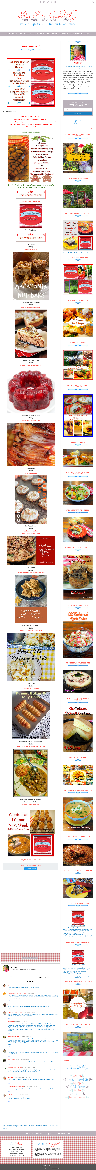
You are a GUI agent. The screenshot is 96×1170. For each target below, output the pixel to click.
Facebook (21, 1149)
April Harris (11, 1021)
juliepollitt (10, 1004)
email (59, 1152)
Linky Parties (39, 34)
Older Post (18, 977)
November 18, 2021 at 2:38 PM (22, 1059)
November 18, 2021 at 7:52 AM (30, 1050)
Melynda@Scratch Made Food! (16, 1050)
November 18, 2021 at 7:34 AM (20, 1021)
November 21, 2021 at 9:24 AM (30, 1086)
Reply (9, 990)
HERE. (41, 1155)
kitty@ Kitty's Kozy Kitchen (15, 1012)
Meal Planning (25, 34)
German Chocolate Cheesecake (30, 307)
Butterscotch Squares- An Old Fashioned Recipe (30, 572)
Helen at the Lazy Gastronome (16, 1086)
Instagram (21, 1153)
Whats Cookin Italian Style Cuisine (17, 993)
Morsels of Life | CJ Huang (15, 1067)
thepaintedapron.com (13, 1036)
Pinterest (21, 1155)
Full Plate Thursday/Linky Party (30, 957)
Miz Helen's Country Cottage (51, 1165)
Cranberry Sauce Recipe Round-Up (30, 365)
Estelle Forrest (11, 1059)
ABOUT (14, 34)
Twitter (21, 1151)
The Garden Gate (76, 34)
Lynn (9, 985)
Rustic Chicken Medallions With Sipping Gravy (31, 746)
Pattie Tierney (11, 1095)
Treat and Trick (12, 1077)
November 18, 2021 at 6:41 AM (32, 993)
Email (20, 1147)
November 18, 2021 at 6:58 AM (19, 1004)
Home (8, 34)
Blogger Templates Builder (49, 1166)
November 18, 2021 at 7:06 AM (28, 1012)
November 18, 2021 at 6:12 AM (17, 985)
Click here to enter (31, 868)
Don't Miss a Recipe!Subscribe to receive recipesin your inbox (78, 104)
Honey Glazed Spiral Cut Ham (31, 420)
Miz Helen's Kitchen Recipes (57, 34)
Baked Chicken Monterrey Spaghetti (31, 630)
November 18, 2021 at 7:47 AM (26, 1036)
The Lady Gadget (56, 1167)
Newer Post (42, 977)
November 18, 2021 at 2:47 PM (28, 1067)
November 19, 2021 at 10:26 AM (23, 1077)
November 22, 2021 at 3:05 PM (22, 1094)
